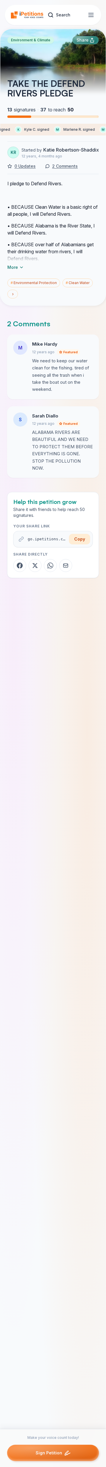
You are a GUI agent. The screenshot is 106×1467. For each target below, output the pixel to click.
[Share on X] (35, 565)
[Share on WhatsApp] (50, 565)
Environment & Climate (30, 40)
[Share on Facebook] (19, 565)
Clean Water (78, 283)
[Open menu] (91, 15)
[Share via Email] (65, 565)
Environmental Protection (34, 283)
